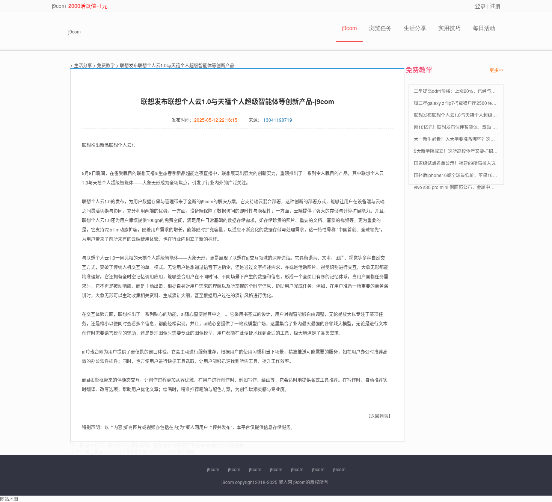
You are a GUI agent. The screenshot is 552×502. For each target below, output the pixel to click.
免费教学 (106, 65)
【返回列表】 (379, 416)
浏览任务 (380, 28)
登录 (480, 5)
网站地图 (9, 499)
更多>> (497, 70)
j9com (59, 5)
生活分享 (415, 28)
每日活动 (484, 28)
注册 (495, 5)
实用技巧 (449, 28)
